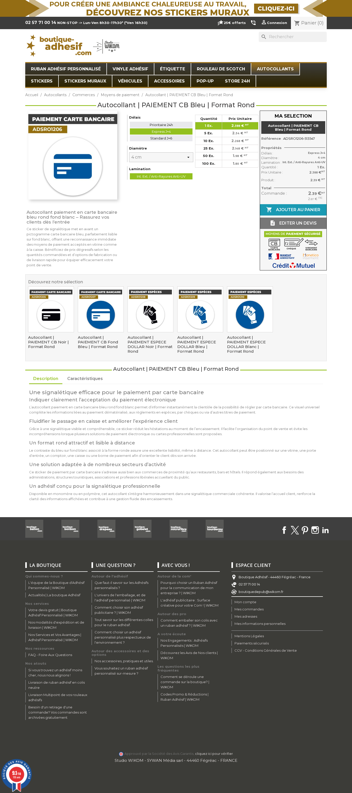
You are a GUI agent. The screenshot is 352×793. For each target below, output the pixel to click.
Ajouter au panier (293, 209)
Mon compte (245, 602)
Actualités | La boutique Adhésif (54, 595)
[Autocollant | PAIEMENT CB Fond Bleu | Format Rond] (101, 309)
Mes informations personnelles (260, 624)
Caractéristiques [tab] (85, 378)
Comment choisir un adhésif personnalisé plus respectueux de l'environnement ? (123, 637)
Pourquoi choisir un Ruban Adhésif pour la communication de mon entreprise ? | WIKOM (189, 588)
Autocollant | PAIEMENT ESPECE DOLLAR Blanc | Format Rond (246, 344)
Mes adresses (245, 616)
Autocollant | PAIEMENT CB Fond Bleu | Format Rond (98, 342)
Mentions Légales (249, 636)
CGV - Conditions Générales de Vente (265, 650)
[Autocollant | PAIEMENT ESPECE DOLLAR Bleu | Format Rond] (200, 309)
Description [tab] (45, 378)
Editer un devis (293, 223)
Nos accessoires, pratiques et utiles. (124, 661)
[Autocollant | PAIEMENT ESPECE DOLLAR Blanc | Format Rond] (250, 309)
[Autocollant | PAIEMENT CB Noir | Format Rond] (51, 309)
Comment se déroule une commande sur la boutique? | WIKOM (185, 682)
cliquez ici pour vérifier (214, 754)
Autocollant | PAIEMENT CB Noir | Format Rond (48, 342)
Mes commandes (249, 609)
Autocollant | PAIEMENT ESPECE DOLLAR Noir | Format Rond (150, 344)
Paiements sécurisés (251, 643)
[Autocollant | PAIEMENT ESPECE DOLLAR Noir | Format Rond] (150, 309)
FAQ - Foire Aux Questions (50, 655)
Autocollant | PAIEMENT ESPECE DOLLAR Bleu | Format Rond (196, 344)
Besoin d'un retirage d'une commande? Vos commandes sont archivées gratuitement (57, 712)
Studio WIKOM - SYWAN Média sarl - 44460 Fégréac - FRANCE (176, 760)
